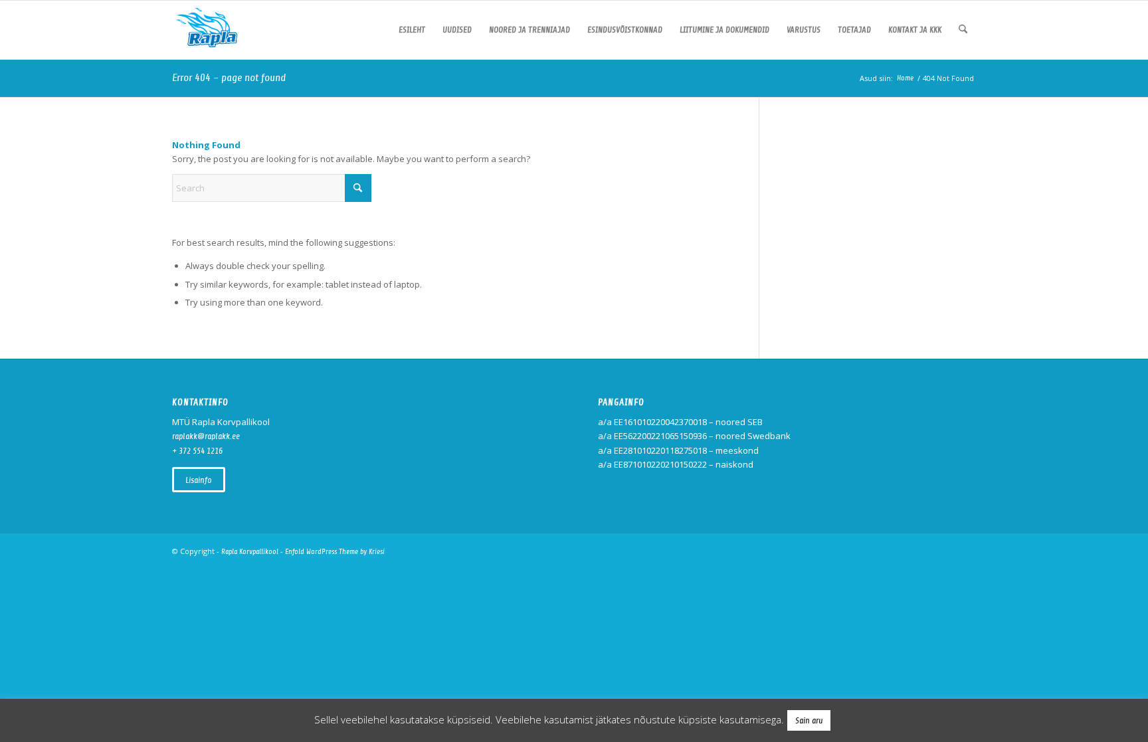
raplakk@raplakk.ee (206, 436)
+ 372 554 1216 (197, 451)
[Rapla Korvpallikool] (207, 30)
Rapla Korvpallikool (249, 551)
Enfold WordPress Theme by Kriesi (335, 551)
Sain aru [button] (808, 720)
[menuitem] (412, 30)
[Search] (963, 30)
